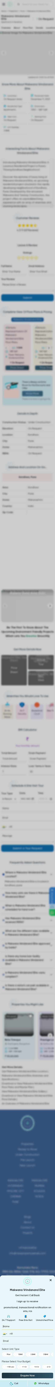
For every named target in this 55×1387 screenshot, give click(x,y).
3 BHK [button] (45, 1354)
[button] (5, 1333)
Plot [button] (8, 1354)
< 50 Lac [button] (10, 1367)
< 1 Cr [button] (24, 1367)
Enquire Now (27, 1375)
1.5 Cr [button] (37, 1367)
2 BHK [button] (33, 1354)
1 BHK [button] (20, 1354)
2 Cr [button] (48, 1367)
